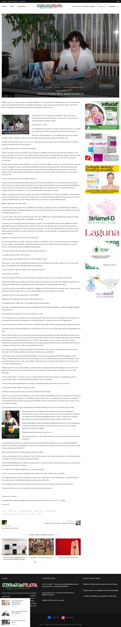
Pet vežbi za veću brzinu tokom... (18, 621)
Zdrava (4, 6)
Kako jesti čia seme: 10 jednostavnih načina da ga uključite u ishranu (58, 594)
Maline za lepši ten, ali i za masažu (53, 600)
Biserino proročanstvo (26, 511)
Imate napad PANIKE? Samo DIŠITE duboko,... (20, 612)
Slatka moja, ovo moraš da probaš (83, 6)
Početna (40, 87)
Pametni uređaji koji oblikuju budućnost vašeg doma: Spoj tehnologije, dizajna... (14, 558)
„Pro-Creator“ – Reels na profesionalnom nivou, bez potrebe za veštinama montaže (60, 585)
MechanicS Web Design (76, 624)
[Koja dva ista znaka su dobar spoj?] (68, 546)
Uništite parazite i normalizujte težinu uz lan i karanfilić (100, 590)
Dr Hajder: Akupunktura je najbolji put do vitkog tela (99, 596)
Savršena (112, 6)
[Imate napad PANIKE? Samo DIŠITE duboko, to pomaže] (6, 613)
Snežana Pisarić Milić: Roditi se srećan (13, 514)
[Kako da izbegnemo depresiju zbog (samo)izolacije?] (6, 602)
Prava (12, 6)
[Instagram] (118, 1)
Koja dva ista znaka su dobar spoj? (68, 557)
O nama (4, 1)
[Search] (118, 6)
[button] (4, 550)
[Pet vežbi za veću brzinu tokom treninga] (6, 622)
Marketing (22, 1)
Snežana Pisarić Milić (50, 511)
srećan (33, 514)
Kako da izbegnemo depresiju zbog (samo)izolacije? (17, 602)
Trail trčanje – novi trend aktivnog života (41, 557)
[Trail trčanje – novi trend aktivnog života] (41, 546)
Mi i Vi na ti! (101, 6)
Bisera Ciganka (13, 511)
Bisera (4, 511)
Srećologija (22, 6)
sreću (39, 514)
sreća (27, 514)
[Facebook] (116, 1)
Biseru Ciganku (38, 511)
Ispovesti (57, 87)
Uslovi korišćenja (13, 1)
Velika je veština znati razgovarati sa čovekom (100, 584)
